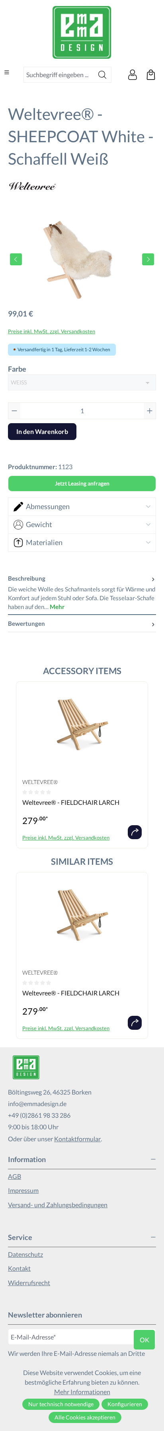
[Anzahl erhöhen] (150, 411)
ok (144, 1339)
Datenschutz (25, 1254)
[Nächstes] (148, 259)
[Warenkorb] (151, 75)
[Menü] (7, 72)
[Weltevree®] (82, 186)
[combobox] (58, 75)
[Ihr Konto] (132, 75)
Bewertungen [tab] (26, 623)
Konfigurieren (124, 1404)
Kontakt (19, 1268)
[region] (82, 259)
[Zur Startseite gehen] (82, 32)
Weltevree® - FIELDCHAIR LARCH (70, 802)
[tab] (82, 592)
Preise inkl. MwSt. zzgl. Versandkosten (51, 331)
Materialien (44, 542)
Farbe (17, 368)
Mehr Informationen (82, 1391)
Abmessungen (48, 506)
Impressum (23, 1190)
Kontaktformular (77, 1138)
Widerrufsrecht (29, 1282)
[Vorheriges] (16, 259)
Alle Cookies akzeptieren (85, 1417)
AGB (14, 1176)
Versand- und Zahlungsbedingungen (57, 1204)
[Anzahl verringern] (14, 411)
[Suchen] (102, 75)
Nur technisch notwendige (61, 1404)
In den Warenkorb (42, 431)
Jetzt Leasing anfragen (82, 483)
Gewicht (39, 524)
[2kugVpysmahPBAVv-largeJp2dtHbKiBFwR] (82, 259)
